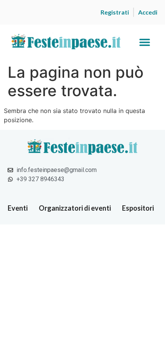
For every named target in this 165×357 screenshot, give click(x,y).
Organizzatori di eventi (75, 208)
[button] (144, 42)
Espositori (138, 208)
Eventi (18, 208)
